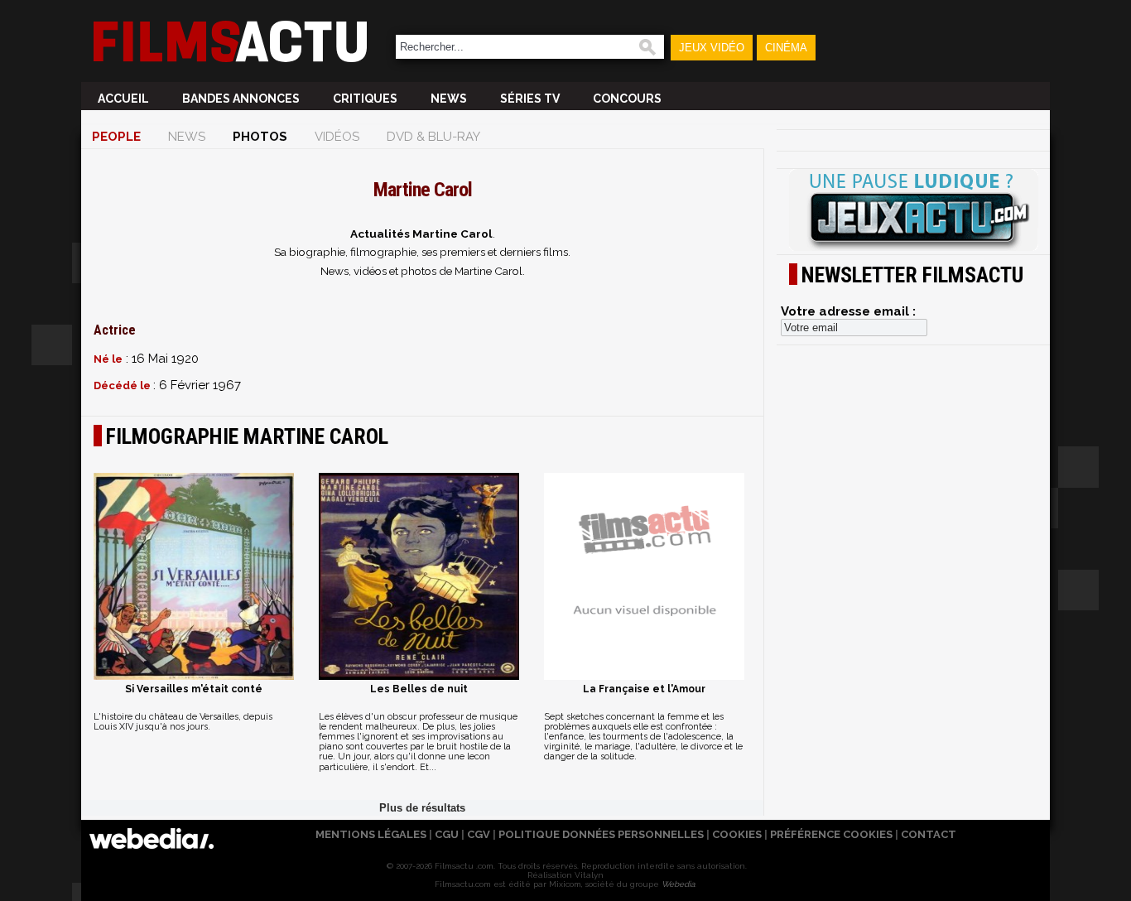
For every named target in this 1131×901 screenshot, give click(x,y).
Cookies (737, 834)
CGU (447, 834)
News (449, 98)
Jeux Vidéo (711, 47)
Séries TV (530, 98)
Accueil (123, 98)
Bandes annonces (241, 98)
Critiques (365, 98)
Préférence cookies (831, 834)
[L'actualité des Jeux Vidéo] (913, 211)
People (116, 136)
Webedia (678, 884)
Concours (627, 98)
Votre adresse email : (848, 311)
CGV (478, 834)
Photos (260, 136)
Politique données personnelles (601, 834)
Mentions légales (370, 834)
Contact (928, 834)
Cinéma (786, 47)
